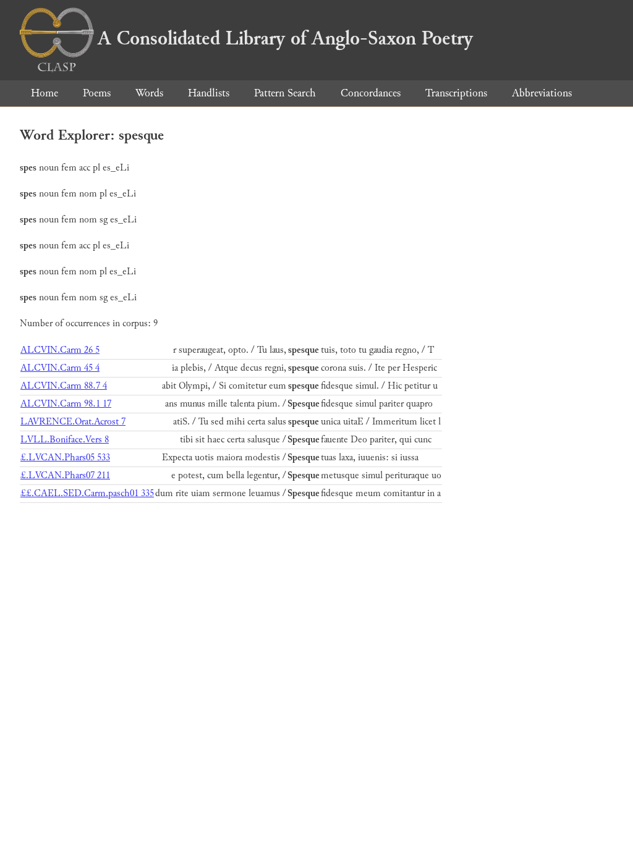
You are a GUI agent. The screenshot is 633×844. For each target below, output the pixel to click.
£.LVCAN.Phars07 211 (65, 475)
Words (149, 93)
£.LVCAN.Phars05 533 (65, 457)
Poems (97, 93)
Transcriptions (456, 93)
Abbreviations (542, 93)
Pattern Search (285, 93)
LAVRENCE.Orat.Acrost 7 (72, 422)
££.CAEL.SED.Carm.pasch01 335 (87, 493)
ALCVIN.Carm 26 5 (60, 350)
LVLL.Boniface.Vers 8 (64, 440)
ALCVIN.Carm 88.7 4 (63, 386)
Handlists (208, 93)
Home (44, 93)
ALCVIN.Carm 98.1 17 (65, 404)
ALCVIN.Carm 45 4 (60, 368)
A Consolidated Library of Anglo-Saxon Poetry (285, 38)
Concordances (371, 93)
